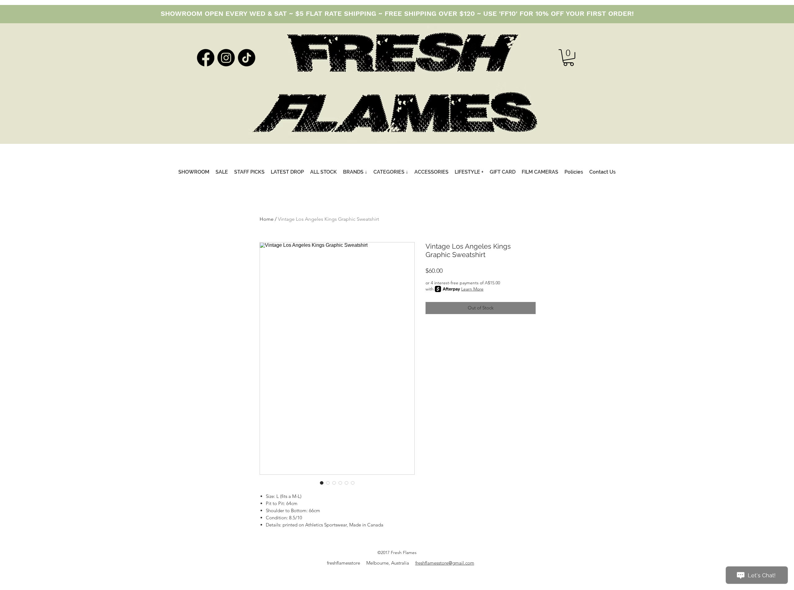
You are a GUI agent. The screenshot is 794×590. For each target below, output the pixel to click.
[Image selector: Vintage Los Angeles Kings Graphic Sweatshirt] (322, 483)
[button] (568, 57)
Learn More (472, 289)
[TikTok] (246, 57)
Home (267, 219)
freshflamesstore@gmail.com (444, 563)
